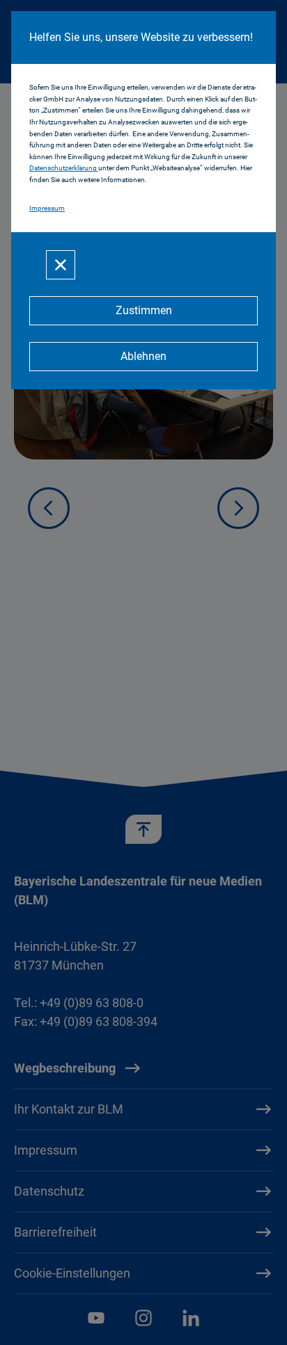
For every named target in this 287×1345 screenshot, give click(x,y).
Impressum (47, 208)
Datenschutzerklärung (63, 167)
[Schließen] (60, 264)
